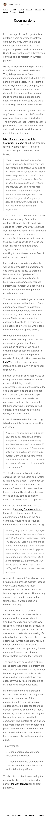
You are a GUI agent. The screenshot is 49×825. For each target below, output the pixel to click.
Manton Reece (15, 4)
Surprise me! (29, 815)
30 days (38, 9)
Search (21, 12)
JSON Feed (16, 815)
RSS (7, 815)
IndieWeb (8, 362)
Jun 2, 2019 (24, 24)
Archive (29, 9)
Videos (21, 9)
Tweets (41, 815)
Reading (13, 12)
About (5, 9)
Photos (13, 9)
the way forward (20, 784)
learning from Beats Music (28, 509)
